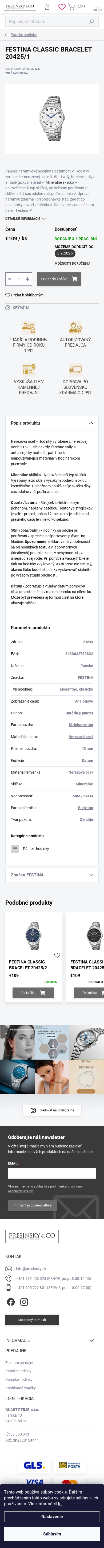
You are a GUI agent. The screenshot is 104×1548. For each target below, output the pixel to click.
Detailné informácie (22, 219)
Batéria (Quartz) (79, 713)
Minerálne (84, 784)
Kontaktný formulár (32, 1320)
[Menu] (97, 6)
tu (60, 1503)
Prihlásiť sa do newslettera (33, 1205)
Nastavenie (52, 1516)
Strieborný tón (81, 725)
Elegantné (68, 689)
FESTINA (85, 677)
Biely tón (85, 808)
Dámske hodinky (19, 1379)
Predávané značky (20, 1388)
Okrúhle (86, 819)
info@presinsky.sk (31, 1269)
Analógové (84, 701)
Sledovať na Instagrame (57, 1110)
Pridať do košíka (54, 279)
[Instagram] (23, 1301)
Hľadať (92, 21)
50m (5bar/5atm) (25, 530)
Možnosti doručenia (72, 263)
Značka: (16, 73)
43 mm (87, 748)
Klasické (86, 689)
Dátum (16, 586)
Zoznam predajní (19, 1363)
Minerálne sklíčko (60, 182)
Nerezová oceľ (23, 441)
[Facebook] (10, 1301)
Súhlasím (52, 1534)
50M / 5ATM (83, 796)
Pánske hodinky (36, 848)
